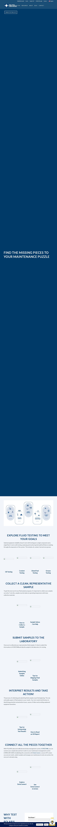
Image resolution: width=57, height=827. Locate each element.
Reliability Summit (20, 1)
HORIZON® (44, 748)
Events (27, 1)
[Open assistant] (52, 822)
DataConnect (36, 753)
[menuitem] (21, 1)
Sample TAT (32, 1)
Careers (45, 1)
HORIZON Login (39, 1)
